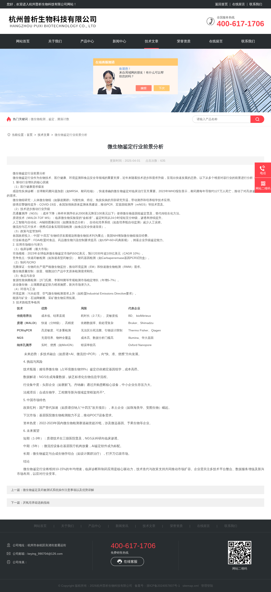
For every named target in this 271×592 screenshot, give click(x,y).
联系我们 (255, 4)
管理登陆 (207, 585)
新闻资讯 (122, 526)
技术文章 (151, 41)
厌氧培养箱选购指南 (36, 502)
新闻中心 (119, 41)
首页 (30, 134)
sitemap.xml (191, 585)
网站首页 (23, 41)
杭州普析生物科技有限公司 (48, 4)
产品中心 (87, 41)
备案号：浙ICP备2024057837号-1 (157, 585)
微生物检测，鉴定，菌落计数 (50, 119)
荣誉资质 (184, 41)
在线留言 (238, 4)
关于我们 (55, 41)
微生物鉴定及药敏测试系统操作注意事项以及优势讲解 (58, 490)
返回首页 (221, 4)
